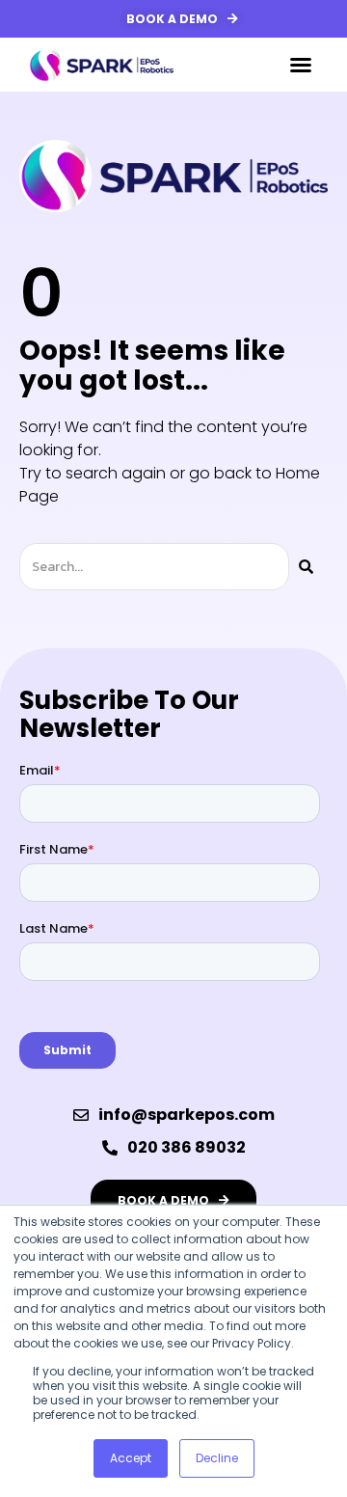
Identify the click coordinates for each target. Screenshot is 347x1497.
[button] (300, 64)
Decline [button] (217, 1458)
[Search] (306, 566)
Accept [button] (130, 1458)
